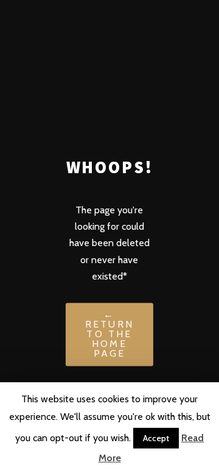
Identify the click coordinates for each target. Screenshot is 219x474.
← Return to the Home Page (109, 334)
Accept (156, 438)
